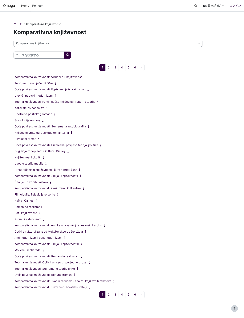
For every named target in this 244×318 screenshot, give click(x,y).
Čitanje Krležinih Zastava (31, 182)
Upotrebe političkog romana (33, 114)
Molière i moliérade (27, 250)
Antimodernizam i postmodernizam (38, 237)
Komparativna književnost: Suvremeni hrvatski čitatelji (50, 287)
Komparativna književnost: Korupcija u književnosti (48, 77)
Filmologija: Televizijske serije (34, 194)
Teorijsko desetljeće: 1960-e (33, 83)
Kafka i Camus (24, 200)
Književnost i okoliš (27, 157)
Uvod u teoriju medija (28, 163)
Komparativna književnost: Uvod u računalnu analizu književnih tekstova (62, 281)
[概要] (86, 77)
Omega (9, 5)
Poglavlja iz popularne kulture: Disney (39, 151)
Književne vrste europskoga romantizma (41, 132)
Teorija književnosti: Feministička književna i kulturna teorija (54, 101)
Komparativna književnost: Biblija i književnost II (46, 244)
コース (18, 24)
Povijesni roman (25, 139)
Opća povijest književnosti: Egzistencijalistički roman (49, 89)
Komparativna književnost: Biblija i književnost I (46, 176)
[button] (195, 5)
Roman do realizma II (28, 207)
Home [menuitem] (25, 5)
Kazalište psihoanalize (29, 108)
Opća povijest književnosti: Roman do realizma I (46, 256)
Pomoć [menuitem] (37, 5)
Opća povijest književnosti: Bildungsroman (43, 275)
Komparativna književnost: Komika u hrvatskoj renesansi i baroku (58, 225)
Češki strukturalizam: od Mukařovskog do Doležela (48, 231)
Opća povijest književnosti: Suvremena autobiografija (50, 126)
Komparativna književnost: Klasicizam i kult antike (47, 188)
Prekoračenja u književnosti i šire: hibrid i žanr (45, 170)
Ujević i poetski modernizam (33, 95)
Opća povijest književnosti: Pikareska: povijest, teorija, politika (56, 145)
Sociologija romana (27, 120)
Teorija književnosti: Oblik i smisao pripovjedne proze (50, 262)
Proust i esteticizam (27, 219)
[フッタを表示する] (234, 308)
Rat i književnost (25, 213)
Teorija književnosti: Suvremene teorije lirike (44, 268)
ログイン (235, 5)
